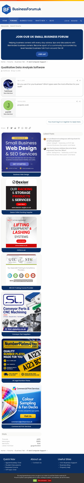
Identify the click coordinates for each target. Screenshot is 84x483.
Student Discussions (13, 465)
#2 (80, 101)
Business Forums (12, 467)
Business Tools (26, 20)
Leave (49, 480)
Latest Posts (49, 134)
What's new (40, 20)
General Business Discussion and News (61, 145)
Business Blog (65, 465)
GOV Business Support (68, 463)
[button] (46, 20)
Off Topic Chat (11, 470)
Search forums (15, 26)
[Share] (77, 80)
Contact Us (37, 463)
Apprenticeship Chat (13, 463)
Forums (13, 20)
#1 (80, 80)
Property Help (65, 467)
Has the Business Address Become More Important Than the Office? (61, 149)
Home (5, 20)
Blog (52, 20)
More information (42, 480)
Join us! (42, 54)
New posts (5, 26)
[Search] (81, 21)
